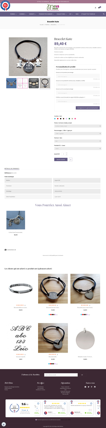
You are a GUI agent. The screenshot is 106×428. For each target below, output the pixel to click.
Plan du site (65, 394)
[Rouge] (50, 314)
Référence (8, 173)
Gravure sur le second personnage (64, 89)
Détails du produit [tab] (12, 168)
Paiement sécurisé (65, 391)
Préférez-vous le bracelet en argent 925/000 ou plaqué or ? (70, 97)
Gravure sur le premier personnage (64, 72)
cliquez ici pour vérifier (66, 419)
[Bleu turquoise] (49, 314)
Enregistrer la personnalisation (88, 108)
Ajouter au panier (61, 159)
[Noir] (52, 314)
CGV (65, 389)
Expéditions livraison (65, 388)
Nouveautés (41, 388)
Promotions (41, 387)
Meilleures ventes (40, 389)
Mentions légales (65, 392)
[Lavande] (55, 314)
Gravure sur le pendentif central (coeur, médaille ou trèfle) (70, 80)
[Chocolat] (53, 314)
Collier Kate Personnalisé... (16, 232)
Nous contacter (65, 387)
